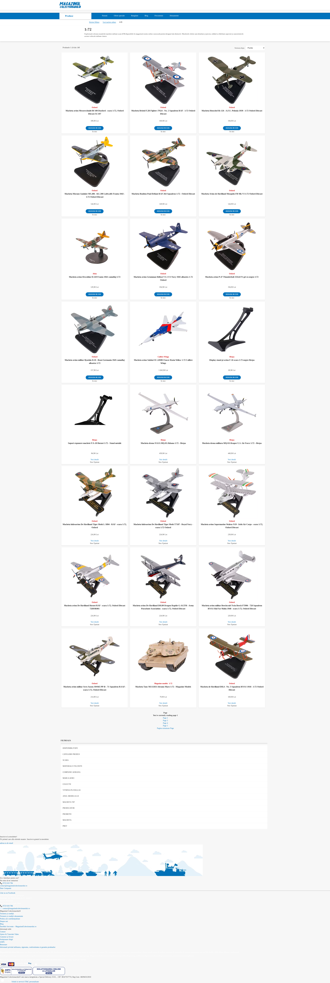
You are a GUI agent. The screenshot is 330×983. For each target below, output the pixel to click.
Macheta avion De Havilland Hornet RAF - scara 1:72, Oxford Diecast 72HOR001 (94, 607)
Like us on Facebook (7, 893)
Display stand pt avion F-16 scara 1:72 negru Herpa (231, 360)
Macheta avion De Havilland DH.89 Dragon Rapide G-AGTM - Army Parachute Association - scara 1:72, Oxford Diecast (163, 607)
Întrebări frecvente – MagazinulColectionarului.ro (18, 926)
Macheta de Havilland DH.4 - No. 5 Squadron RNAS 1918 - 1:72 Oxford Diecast (231, 688)
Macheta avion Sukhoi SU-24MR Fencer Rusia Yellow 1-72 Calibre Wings (163, 361)
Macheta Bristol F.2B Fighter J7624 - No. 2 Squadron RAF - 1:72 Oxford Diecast (163, 112)
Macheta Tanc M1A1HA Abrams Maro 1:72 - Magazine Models (163, 687)
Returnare (3, 945)
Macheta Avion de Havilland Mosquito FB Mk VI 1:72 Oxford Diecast (231, 194)
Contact (3, 932)
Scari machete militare (109, 22)
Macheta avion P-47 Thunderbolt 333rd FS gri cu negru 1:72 (231, 277)
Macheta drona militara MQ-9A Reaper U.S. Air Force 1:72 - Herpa (232, 443)
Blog (1, 924)
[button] (126, 54)
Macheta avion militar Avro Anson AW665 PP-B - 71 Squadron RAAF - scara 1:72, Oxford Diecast (94, 688)
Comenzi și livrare (6, 937)
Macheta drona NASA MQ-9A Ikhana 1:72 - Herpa (163, 443)
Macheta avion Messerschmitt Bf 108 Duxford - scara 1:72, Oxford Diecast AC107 (95, 112)
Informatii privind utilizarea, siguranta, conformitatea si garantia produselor (27, 947)
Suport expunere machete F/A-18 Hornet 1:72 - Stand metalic (94, 443)
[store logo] (70, 5)
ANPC (2, 942)
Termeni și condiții (7, 914)
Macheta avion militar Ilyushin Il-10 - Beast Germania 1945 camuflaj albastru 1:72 (95, 361)
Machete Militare (94, 22)
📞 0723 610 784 (6, 883)
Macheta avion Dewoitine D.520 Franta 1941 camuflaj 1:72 (94, 277)
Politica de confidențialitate (10, 919)
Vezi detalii (95, 460)
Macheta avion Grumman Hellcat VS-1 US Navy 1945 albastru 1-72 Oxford (163, 278)
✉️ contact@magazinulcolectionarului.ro (15, 908)
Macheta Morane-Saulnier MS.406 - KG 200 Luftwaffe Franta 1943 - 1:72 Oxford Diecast (95, 195)
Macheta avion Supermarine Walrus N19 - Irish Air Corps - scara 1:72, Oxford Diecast (232, 526)
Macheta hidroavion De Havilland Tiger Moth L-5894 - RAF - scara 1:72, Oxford (95, 526)
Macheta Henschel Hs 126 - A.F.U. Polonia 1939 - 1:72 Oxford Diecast (232, 111)
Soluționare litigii (6, 939)
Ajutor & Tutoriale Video (9, 934)
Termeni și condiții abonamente (11, 916)
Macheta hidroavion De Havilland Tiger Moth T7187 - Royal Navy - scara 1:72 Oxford (163, 526)
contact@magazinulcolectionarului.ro (13, 886)
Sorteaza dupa (239, 48)
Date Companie (5, 888)
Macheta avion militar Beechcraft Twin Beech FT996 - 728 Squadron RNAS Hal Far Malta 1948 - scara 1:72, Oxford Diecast (232, 607)
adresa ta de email (6, 843)
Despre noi (4, 921)
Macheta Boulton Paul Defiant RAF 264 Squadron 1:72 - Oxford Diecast (163, 194)
